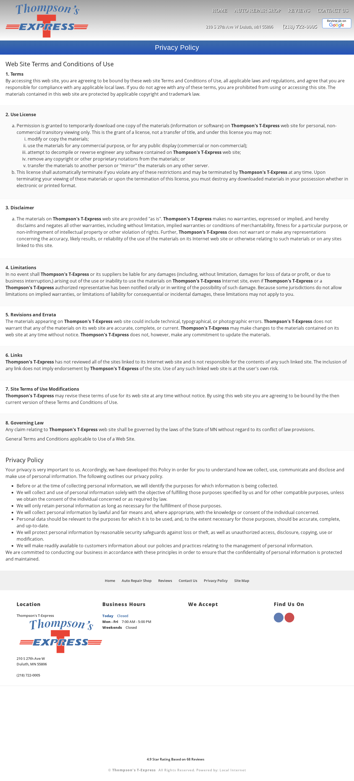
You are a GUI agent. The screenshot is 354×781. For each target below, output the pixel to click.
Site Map (241, 580)
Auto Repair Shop (257, 10)
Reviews (299, 10)
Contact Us (332, 10)
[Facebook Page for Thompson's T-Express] (278, 621)
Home (219, 10)
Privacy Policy (216, 580)
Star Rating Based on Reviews (175, 759)
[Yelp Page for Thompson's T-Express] (289, 621)
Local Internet (233, 770)
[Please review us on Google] (336, 26)
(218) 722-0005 (299, 26)
